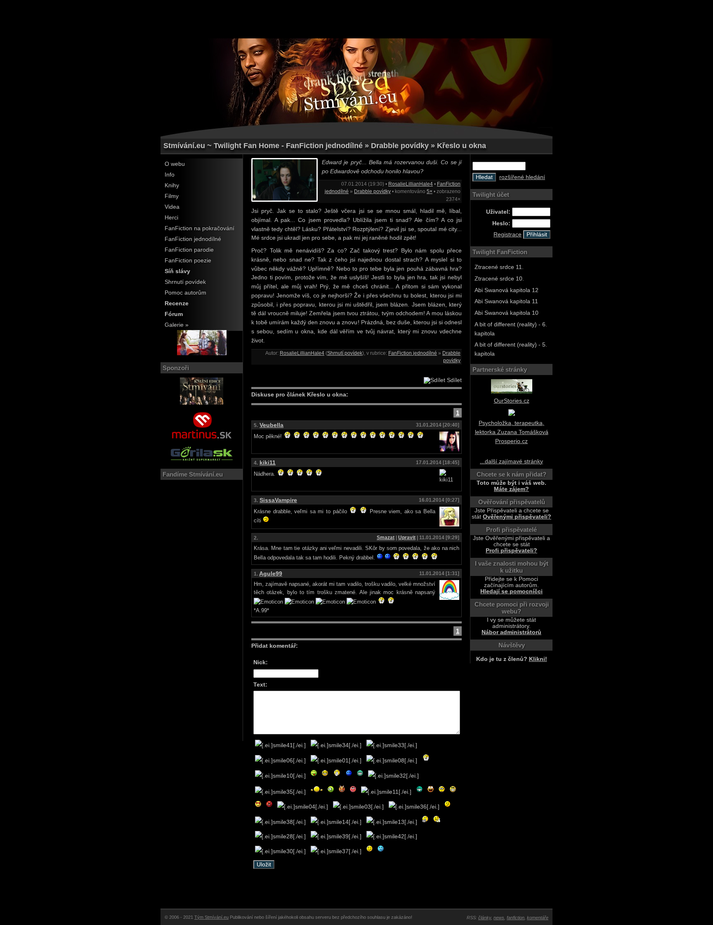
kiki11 (268, 463)
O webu (175, 164)
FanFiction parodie (189, 250)
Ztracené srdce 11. (499, 267)
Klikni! (538, 659)
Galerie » (177, 325)
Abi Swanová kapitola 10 (506, 313)
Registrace (507, 234)
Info (170, 175)
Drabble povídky (372, 191)
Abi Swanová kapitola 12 (506, 290)
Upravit (407, 537)
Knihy (172, 185)
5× (429, 191)
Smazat (385, 537)
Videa (172, 207)
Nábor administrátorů (511, 632)
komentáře (537, 917)
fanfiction (515, 917)
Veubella (271, 425)
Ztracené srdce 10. (499, 279)
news (498, 917)
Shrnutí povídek (185, 282)
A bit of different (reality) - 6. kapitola (511, 329)
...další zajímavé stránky (511, 461)
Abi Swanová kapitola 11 (506, 301)
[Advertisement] (356, 18)
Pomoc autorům (185, 293)
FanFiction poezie (188, 260)
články (484, 917)
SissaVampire (278, 500)
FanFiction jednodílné (193, 239)
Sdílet (453, 380)
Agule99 (270, 574)
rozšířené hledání (522, 177)
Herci (171, 218)
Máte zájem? (511, 489)
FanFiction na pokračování (199, 228)
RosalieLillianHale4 (410, 184)
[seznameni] (202, 353)
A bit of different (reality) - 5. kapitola (511, 349)
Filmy (172, 196)
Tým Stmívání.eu (211, 917)
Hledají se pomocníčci (511, 591)
